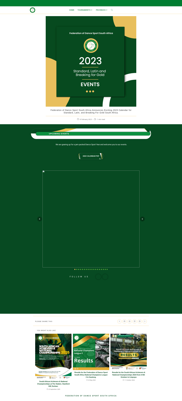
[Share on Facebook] (124, 321)
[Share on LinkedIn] (134, 321)
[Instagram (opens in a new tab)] (172, 3)
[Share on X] (119, 321)
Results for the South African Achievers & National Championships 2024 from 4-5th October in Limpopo (128, 375)
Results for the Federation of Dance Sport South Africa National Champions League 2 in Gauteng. (91, 375)
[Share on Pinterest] (129, 321)
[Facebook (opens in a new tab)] (168, 3)
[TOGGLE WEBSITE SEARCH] (111, 10)
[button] (39, 219)
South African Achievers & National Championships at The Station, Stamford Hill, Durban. (53, 384)
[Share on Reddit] (140, 321)
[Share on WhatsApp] (145, 321)
